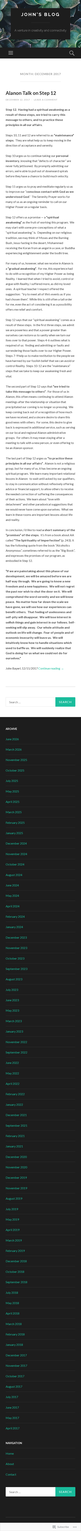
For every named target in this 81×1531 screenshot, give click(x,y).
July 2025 (12, 780)
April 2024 (12, 906)
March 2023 (14, 1021)
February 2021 (15, 1136)
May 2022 (12, 1073)
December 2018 (16, 1261)
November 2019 (16, 1188)
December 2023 (16, 937)
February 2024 (15, 916)
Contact (11, 1474)
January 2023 (14, 1031)
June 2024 (12, 885)
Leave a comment (45, 99)
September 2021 (16, 1125)
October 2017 (15, 1376)
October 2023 (15, 958)
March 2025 (14, 812)
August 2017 (14, 1386)
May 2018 (12, 1303)
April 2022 (12, 1083)
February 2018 (15, 1334)
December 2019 (16, 1177)
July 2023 (12, 989)
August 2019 (14, 1198)
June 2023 (12, 1000)
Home (10, 1453)
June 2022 (12, 1062)
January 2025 (14, 833)
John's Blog (40, 14)
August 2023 (14, 979)
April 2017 (12, 1428)
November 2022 (16, 1042)
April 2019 (12, 1230)
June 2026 (12, 739)
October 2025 (15, 770)
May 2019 (12, 1219)
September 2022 (16, 1052)
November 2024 (16, 854)
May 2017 (12, 1418)
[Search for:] (40, 702)
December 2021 (16, 1115)
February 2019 (15, 1250)
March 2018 (14, 1324)
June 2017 (12, 1407)
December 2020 (16, 1157)
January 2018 (14, 1344)
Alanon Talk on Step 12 (31, 93)
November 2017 (16, 1365)
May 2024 (12, 895)
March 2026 (14, 749)
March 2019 (14, 1240)
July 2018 (12, 1292)
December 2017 (16, 1355)
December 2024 (16, 843)
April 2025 (12, 801)
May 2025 (12, 791)
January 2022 (14, 1104)
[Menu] (10, 53)
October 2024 (15, 864)
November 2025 (16, 760)
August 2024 (14, 875)
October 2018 (15, 1271)
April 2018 (12, 1313)
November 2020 (16, 1167)
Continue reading (51, 668)
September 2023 (16, 969)
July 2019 (12, 1209)
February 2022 (15, 1094)
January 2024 (14, 927)
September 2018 (16, 1282)
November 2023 (16, 948)
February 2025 (15, 822)
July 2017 (12, 1397)
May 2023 (12, 1010)
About (10, 1464)
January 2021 (14, 1146)
